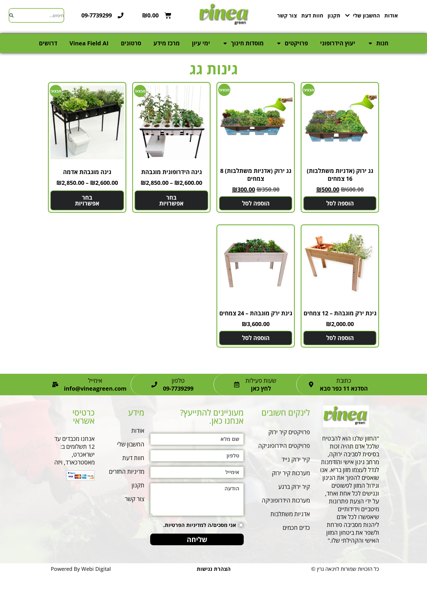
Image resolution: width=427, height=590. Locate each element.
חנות (382, 43)
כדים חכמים (296, 528)
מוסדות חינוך (247, 43)
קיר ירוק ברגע (293, 487)
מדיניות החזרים (126, 471)
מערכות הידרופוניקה (286, 500)
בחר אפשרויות (171, 200)
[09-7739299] (120, 15)
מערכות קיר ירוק (291, 473)
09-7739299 (96, 15)
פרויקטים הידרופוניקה (284, 446)
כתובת (343, 381)
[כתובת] (311, 384)
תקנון (334, 15)
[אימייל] (55, 384)
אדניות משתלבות (290, 514)
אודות (391, 15)
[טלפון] (154, 384)
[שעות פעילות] (237, 384)
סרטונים (131, 43)
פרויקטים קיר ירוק (289, 432)
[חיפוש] (11, 15)
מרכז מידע (166, 43)
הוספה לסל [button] (340, 203)
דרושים (48, 43)
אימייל (95, 381)
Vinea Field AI (89, 43)
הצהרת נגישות (214, 568)
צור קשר (287, 15)
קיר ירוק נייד (295, 459)
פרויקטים (296, 43)
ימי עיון (201, 43)
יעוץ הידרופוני (337, 43)
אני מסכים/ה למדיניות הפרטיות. (199, 524)
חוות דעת (312, 15)
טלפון (178, 381)
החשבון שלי (366, 15)
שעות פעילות (260, 381)
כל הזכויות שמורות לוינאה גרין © (345, 568)
